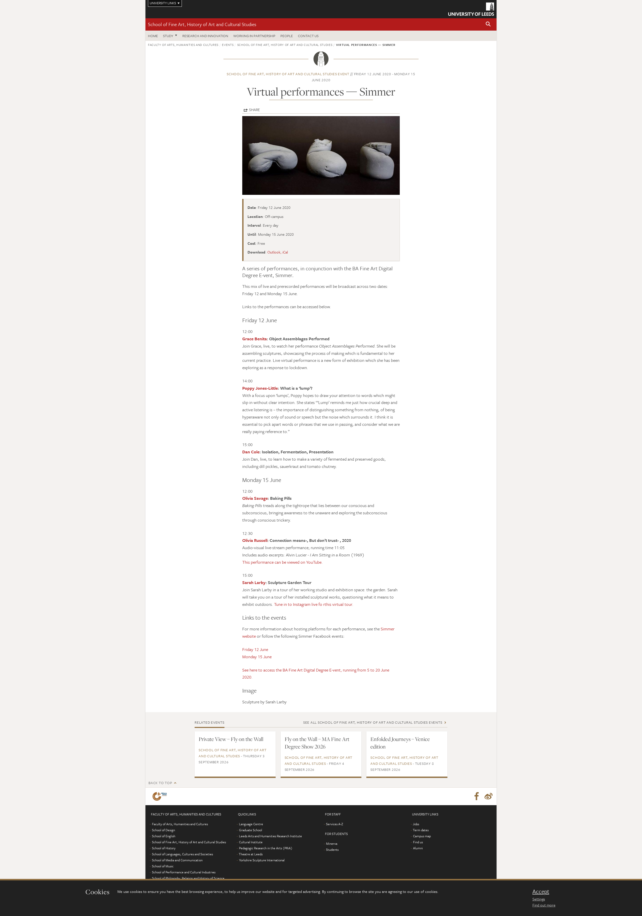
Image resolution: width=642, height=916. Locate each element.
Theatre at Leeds (251, 854)
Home (153, 35)
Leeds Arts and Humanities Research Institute (270, 836)
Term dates (421, 829)
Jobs (416, 823)
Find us (418, 842)
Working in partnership (254, 35)
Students (332, 849)
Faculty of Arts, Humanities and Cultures (183, 44)
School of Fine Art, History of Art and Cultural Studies (202, 24)
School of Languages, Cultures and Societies (182, 854)
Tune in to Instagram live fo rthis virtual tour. (313, 604)
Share (254, 109)
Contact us (308, 35)
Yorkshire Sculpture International (262, 860)
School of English (163, 836)
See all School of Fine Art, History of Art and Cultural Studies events (372, 722)
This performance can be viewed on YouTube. (282, 562)
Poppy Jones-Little (260, 388)
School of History (164, 848)
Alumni (418, 848)
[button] (488, 24)
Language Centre (251, 823)
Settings (538, 899)
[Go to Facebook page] (476, 796)
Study (168, 35)
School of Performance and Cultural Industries (183, 872)
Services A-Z (334, 823)
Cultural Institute (251, 842)
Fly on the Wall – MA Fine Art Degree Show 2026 (317, 742)
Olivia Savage (255, 498)
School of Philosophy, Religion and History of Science (188, 878)
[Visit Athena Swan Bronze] (160, 796)
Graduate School (250, 829)
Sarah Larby (254, 582)
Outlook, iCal (277, 252)
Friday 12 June (255, 649)
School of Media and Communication (177, 860)
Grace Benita (254, 339)
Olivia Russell (254, 540)
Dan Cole (251, 452)
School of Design (163, 829)
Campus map (422, 836)
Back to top (160, 782)
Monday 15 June (257, 656)
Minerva (331, 843)
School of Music (163, 866)
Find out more (543, 905)
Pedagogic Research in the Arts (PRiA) (265, 848)
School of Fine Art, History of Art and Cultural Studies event (288, 73)
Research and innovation (205, 35)
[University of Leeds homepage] (471, 9)
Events (227, 44)
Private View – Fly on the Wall (231, 739)
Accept (540, 891)
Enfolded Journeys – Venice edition (400, 742)
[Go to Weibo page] (489, 796)
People (286, 35)
